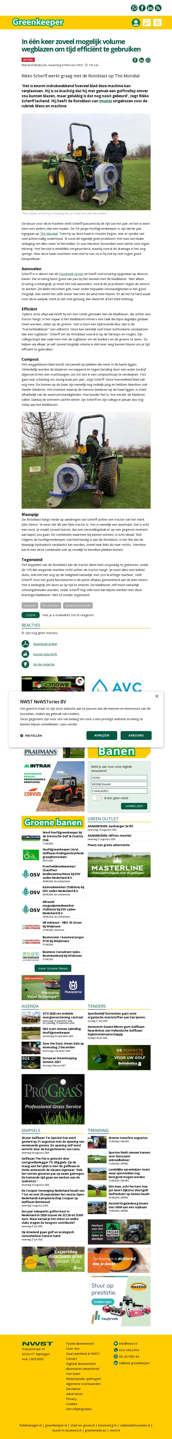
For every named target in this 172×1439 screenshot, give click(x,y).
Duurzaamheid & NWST (83, 1353)
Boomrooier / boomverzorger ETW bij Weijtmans (63, 939)
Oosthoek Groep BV (78, 605)
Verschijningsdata (78, 1409)
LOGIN (31, 615)
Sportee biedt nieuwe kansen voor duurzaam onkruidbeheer (129, 1156)
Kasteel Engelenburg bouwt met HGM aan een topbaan (128, 1205)
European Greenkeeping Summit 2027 (60, 1060)
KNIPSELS (31, 1130)
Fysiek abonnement (80, 1343)
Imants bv (30, 605)
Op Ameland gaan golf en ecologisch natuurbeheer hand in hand (48, 1234)
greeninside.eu (95, 1430)
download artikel (45, 644)
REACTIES (31, 625)
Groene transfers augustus (128, 1138)
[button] (31, 735)
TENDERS (97, 1006)
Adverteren (74, 1394)
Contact (71, 1358)
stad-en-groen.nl (82, 1425)
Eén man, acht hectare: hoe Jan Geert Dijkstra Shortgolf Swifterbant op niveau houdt (129, 1190)
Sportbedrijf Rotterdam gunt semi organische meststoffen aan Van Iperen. (117, 1015)
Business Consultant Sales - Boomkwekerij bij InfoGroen (62, 954)
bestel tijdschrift (45, 654)
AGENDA (30, 1006)
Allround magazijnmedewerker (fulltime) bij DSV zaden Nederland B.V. (59, 907)
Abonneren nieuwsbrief (82, 1368)
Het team (73, 1374)
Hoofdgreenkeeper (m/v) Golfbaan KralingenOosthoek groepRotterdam (63, 853)
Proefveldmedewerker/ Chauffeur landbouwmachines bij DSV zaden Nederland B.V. (61, 872)
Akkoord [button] (136, 736)
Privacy (71, 1399)
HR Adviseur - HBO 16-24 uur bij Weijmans (62, 924)
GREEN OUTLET (103, 819)
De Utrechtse (50, 605)
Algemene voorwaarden (83, 1384)
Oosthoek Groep (71, 274)
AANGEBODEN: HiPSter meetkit (110, 835)
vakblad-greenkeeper (134, 1363)
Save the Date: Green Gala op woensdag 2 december (63, 1045)
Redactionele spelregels (83, 1379)
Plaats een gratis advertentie (109, 845)
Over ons (72, 1348)
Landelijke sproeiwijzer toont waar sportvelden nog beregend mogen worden (129, 1173)
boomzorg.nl (107, 1425)
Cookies (71, 1404)
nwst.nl (115, 1430)
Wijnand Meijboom (34, 65)
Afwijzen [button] (101, 736)
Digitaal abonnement (81, 1363)
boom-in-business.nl (66, 1430)
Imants (105, 101)
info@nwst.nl (128, 1343)
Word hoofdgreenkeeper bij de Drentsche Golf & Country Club (63, 836)
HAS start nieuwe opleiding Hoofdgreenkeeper (62, 1031)
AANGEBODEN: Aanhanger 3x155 (110, 826)
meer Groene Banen (53, 968)
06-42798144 (129, 1356)
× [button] (156, 696)
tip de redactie (44, 664)
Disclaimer (73, 1389)
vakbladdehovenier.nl (135, 1425)
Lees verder (68, 724)
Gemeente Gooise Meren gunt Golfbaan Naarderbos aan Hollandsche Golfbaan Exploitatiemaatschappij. (116, 1030)
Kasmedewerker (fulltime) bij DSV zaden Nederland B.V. (63, 889)
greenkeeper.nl (56, 1425)
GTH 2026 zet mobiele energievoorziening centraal (63, 1015)
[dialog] (86, 719)
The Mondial (49, 233)
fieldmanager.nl (31, 1425)
